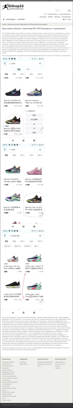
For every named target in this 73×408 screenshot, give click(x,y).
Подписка (58, 368)
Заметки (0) (57, 16)
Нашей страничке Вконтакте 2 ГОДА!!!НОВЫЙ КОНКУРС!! (8, 372)
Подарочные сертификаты (45, 362)
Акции (39, 366)
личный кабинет (52, 14)
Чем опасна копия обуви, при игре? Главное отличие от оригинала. (9, 378)
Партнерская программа (44, 364)
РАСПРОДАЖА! (10, 19)
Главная (4, 24)
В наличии (21, 19)
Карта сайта (23, 364)
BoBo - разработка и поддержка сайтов (61, 404)
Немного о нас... (6, 400)
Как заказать (43, 16)
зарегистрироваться (65, 14)
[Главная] (3, 19)
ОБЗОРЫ (50, 16)
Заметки (57, 366)
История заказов (60, 364)
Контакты (23, 362)
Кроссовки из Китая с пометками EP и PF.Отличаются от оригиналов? (27, 24)
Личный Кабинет (66, 16)
